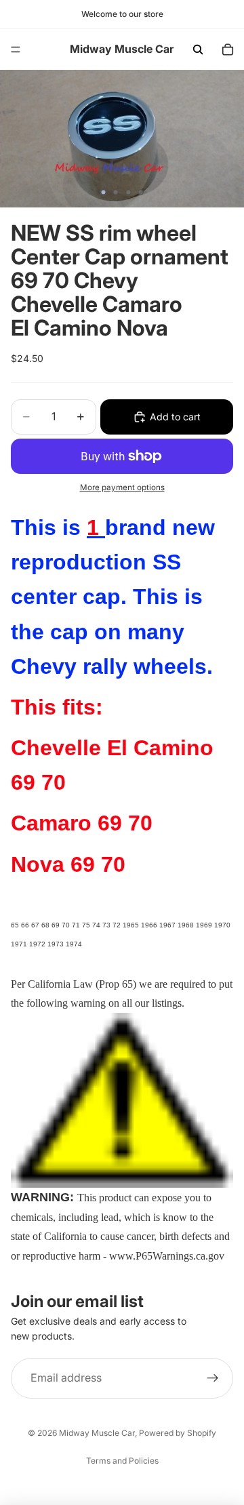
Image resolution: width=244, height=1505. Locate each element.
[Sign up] (213, 1378)
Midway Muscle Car (97, 1433)
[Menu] (15, 49)
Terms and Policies (122, 1461)
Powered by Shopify (177, 1433)
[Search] (198, 49)
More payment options (122, 487)
